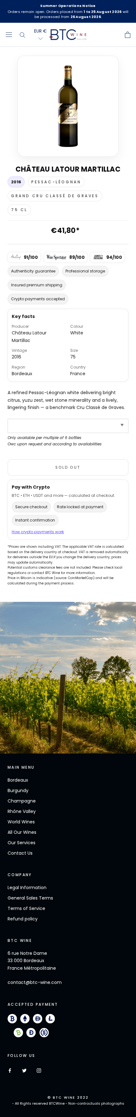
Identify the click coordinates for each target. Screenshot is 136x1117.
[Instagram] (39, 1070)
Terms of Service (26, 908)
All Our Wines (22, 832)
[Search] (23, 34)
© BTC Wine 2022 (68, 1097)
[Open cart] (127, 35)
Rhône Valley (22, 811)
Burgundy (18, 790)
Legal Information (27, 887)
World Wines (21, 822)
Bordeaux (18, 780)
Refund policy (23, 919)
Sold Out (67, 467)
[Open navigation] (9, 34)
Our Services (21, 842)
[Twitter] (24, 1070)
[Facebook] (10, 1070)
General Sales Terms (30, 898)
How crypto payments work (38, 531)
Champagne (22, 801)
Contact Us (20, 853)
